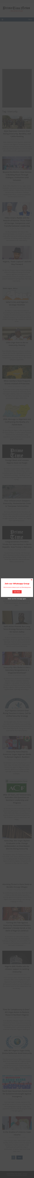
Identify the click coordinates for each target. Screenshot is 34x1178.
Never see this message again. (17, 599)
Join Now (17, 591)
